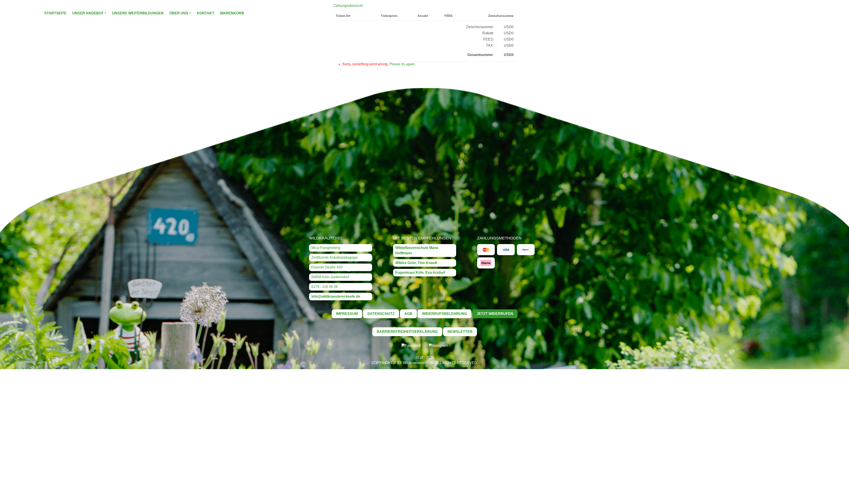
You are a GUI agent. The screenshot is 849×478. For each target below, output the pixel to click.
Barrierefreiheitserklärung (407, 331)
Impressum (347, 314)
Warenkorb (232, 13)
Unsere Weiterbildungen (138, 13)
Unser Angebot (88, 13)
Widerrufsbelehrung (444, 314)
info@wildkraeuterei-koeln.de (335, 296)
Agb (408, 314)
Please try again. (402, 64)
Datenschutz (381, 314)
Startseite (55, 13)
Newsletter (459, 331)
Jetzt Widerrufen (495, 314)
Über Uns (178, 13)
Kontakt (205, 13)
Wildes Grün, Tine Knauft (416, 263)
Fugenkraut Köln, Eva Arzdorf (420, 272)
